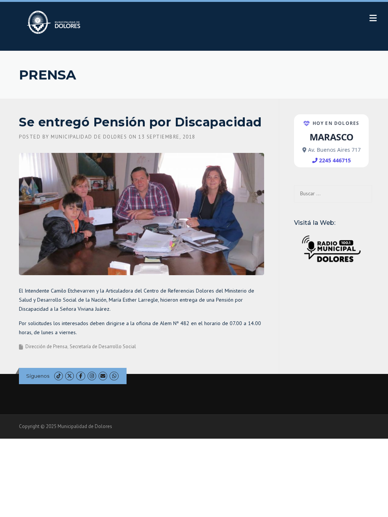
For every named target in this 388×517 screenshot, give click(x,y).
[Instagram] (92, 376)
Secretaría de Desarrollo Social (103, 346)
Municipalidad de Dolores (89, 137)
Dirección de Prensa (46, 346)
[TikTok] (58, 376)
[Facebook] (80, 376)
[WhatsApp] (114, 376)
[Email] (103, 376)
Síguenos (37, 376)
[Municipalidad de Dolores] (55, 22)
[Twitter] (69, 376)
